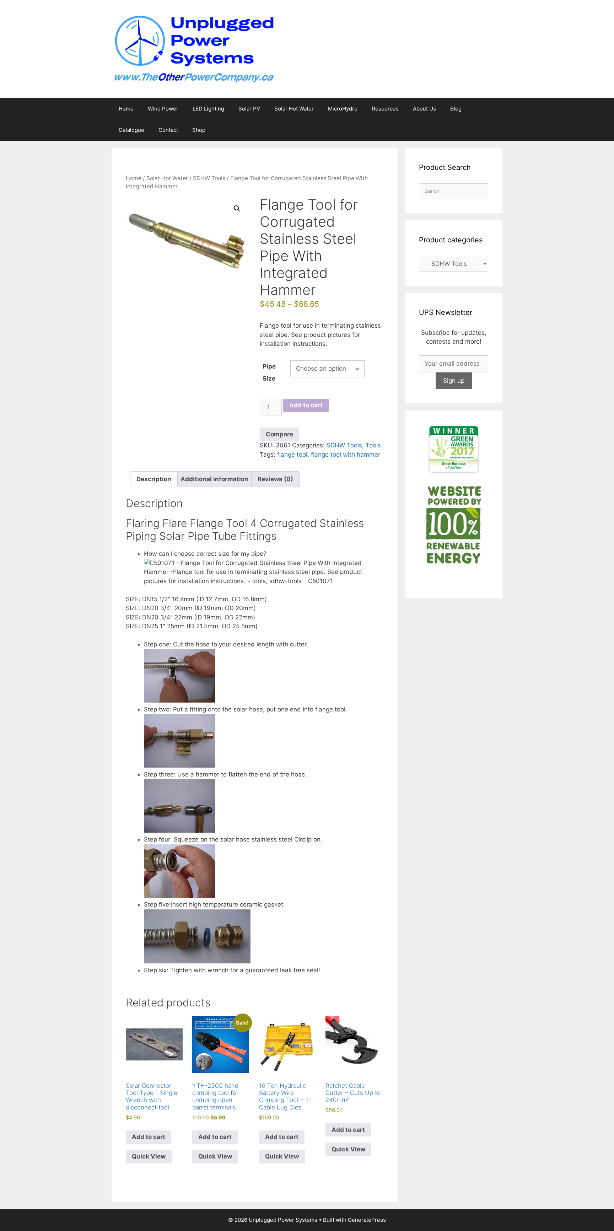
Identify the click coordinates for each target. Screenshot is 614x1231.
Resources (385, 108)
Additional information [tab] (214, 479)
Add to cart (306, 405)
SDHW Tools (209, 178)
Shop (198, 130)
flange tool (292, 454)
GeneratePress (367, 1219)
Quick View (149, 1156)
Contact (168, 130)
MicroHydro (342, 108)
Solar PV (249, 108)
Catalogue (131, 130)
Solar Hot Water (294, 108)
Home (126, 108)
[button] (237, 208)
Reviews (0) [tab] (275, 479)
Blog (456, 108)
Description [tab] (153, 479)
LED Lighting (208, 108)
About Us (424, 108)
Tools (373, 445)
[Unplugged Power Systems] (193, 48)
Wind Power (163, 108)
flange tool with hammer (345, 454)
